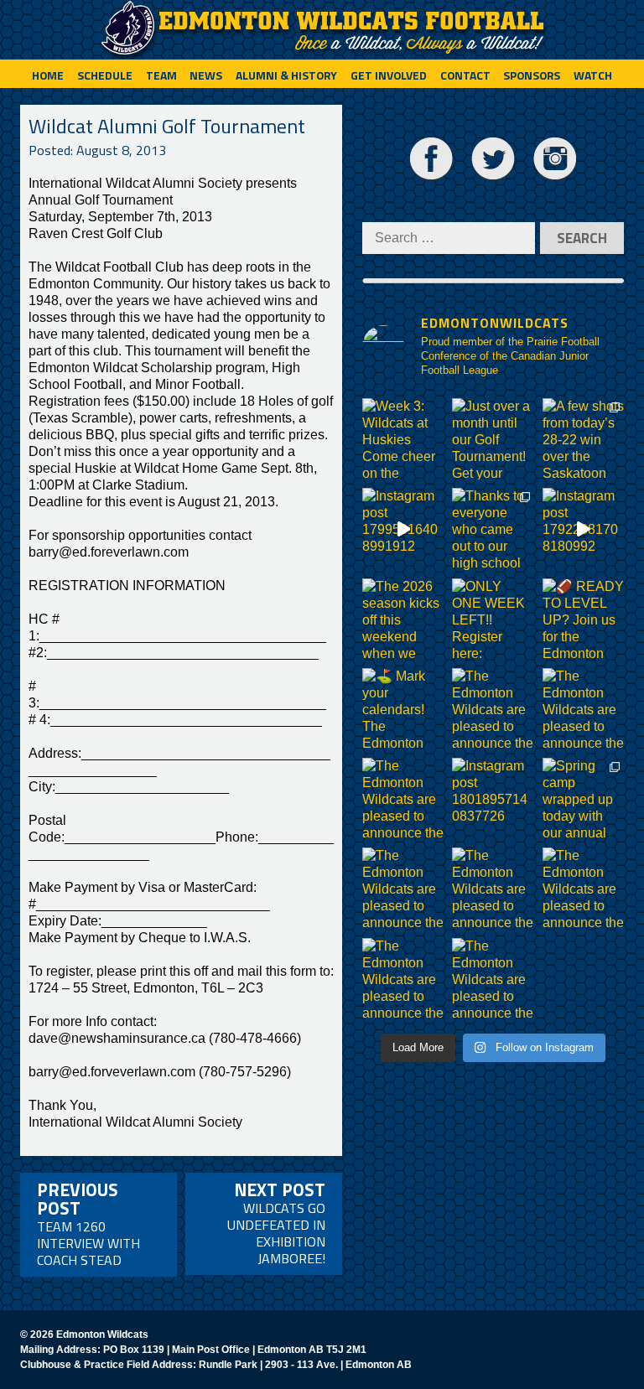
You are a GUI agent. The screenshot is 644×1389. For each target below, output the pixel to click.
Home (48, 75)
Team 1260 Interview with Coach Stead (88, 1223)
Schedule (104, 75)
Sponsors (531, 75)
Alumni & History (286, 75)
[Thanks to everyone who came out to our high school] (492, 528)
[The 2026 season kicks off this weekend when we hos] (403, 619)
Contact (465, 75)
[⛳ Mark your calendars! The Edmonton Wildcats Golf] (403, 708)
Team (161, 75)
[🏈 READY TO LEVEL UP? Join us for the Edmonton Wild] (583, 619)
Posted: (97, 150)
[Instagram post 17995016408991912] (403, 528)
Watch (593, 75)
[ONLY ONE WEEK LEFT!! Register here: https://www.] (492, 619)
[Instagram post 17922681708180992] (583, 528)
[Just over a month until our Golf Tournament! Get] (492, 438)
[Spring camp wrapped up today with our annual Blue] (583, 798)
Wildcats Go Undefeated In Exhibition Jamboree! (276, 1222)
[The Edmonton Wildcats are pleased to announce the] (492, 708)
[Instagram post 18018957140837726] (492, 798)
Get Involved (389, 75)
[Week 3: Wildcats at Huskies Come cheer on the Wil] (403, 438)
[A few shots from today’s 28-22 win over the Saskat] (583, 438)
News (206, 75)
